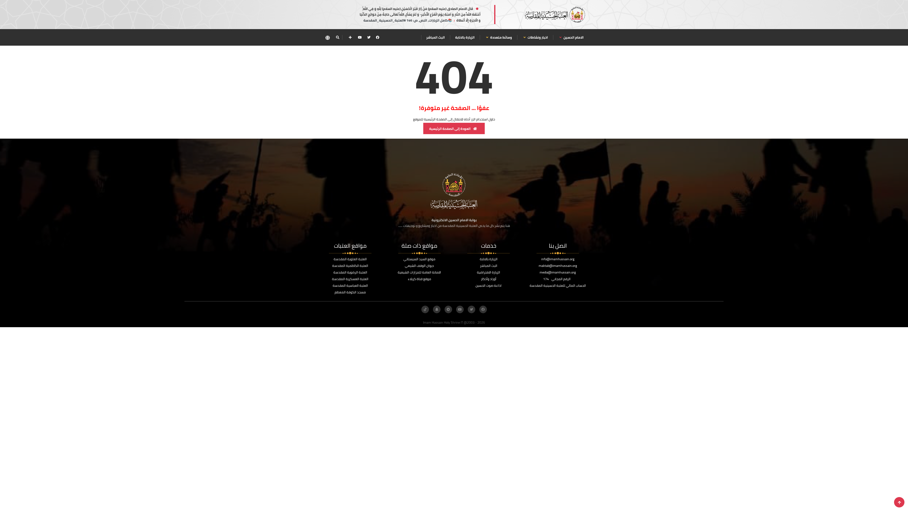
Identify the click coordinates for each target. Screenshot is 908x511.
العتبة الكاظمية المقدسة (350, 266)
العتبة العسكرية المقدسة (350, 279)
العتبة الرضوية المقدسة (350, 272)
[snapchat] (437, 309)
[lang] (327, 37)
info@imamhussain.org (557, 259)
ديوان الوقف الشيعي (419, 266)
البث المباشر (435, 37)
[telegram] (448, 309)
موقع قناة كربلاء (419, 279)
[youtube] (360, 37)
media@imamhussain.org (558, 272)
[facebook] (378, 37)
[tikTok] (425, 309)
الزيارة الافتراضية (488, 272)
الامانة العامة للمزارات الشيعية (419, 272)
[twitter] (369, 37)
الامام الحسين (573, 37)
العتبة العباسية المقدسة (350, 285)
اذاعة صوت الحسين (489, 285)
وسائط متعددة (500, 37)
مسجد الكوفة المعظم (350, 292)
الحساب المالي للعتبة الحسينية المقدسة (558, 285)
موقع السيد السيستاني (419, 259)
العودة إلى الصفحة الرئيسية (450, 129)
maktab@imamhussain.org (558, 266)
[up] (899, 502)
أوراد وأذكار (488, 279)
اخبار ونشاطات (537, 37)
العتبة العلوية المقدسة (350, 259)
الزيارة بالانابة (465, 37)
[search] (337, 37)
